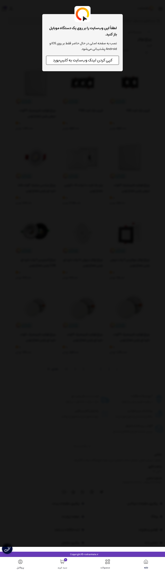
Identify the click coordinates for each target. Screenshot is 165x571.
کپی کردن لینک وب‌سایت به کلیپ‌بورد (82, 60)
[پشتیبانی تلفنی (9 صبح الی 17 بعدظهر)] (7, 549)
